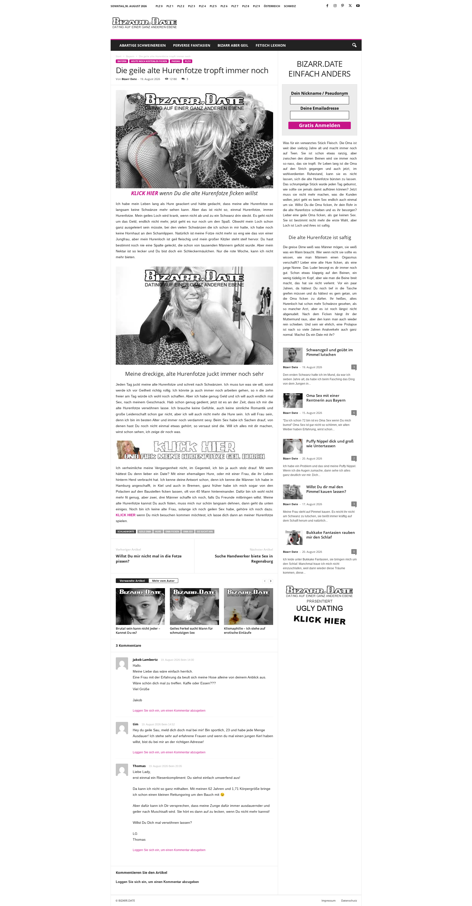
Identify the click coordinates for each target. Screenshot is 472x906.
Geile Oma (145, 531)
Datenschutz (349, 900)
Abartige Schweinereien (142, 45)
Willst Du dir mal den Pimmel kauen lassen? (326, 489)
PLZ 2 (180, 6)
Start (118, 56)
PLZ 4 (202, 6)
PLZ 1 (169, 6)
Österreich (272, 6)
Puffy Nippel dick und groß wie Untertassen (330, 443)
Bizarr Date (129, 79)
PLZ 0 (159, 6)
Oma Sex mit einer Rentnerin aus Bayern (326, 398)
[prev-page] (264, 580)
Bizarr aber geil (233, 45)
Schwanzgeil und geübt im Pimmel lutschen (329, 352)
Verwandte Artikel (132, 580)
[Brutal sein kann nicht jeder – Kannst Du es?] (140, 606)
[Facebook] (327, 6)
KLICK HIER (144, 193)
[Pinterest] (343, 6)
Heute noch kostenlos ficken (149, 61)
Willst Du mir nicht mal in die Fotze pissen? (149, 559)
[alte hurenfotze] (194, 316)
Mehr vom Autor (163, 580)
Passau (176, 61)
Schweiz (290, 6)
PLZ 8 (245, 6)
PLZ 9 (256, 6)
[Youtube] (358, 6)
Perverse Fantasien (191, 45)
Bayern (130, 56)
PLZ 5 (213, 6)
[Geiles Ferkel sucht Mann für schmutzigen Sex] (194, 606)
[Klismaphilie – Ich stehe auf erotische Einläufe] (248, 606)
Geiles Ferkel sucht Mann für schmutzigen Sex (191, 630)
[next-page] (270, 580)
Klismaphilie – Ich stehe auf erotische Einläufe (244, 630)
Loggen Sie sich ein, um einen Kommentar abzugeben (169, 710)
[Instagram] (335, 6)
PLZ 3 (191, 6)
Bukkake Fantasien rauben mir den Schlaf (330, 535)
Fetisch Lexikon (271, 45)
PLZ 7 (234, 6)
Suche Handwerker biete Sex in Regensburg (244, 559)
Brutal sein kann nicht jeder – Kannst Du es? (138, 630)
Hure (158, 531)
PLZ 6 (224, 6)
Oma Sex (188, 531)
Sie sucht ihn (205, 531)
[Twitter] (350, 6)
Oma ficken (172, 531)
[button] (354, 45)
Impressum (329, 900)
